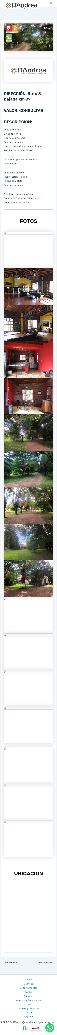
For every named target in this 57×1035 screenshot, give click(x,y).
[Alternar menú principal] (51, 3)
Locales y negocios (28, 1008)
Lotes (28, 1004)
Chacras (28, 995)
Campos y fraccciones (28, 1000)
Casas (28, 979)
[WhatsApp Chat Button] (49, 1027)
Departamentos (28, 987)
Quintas (28, 983)
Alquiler (28, 1016)
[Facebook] (24, 1028)
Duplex (29, 991)
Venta (28, 1012)
